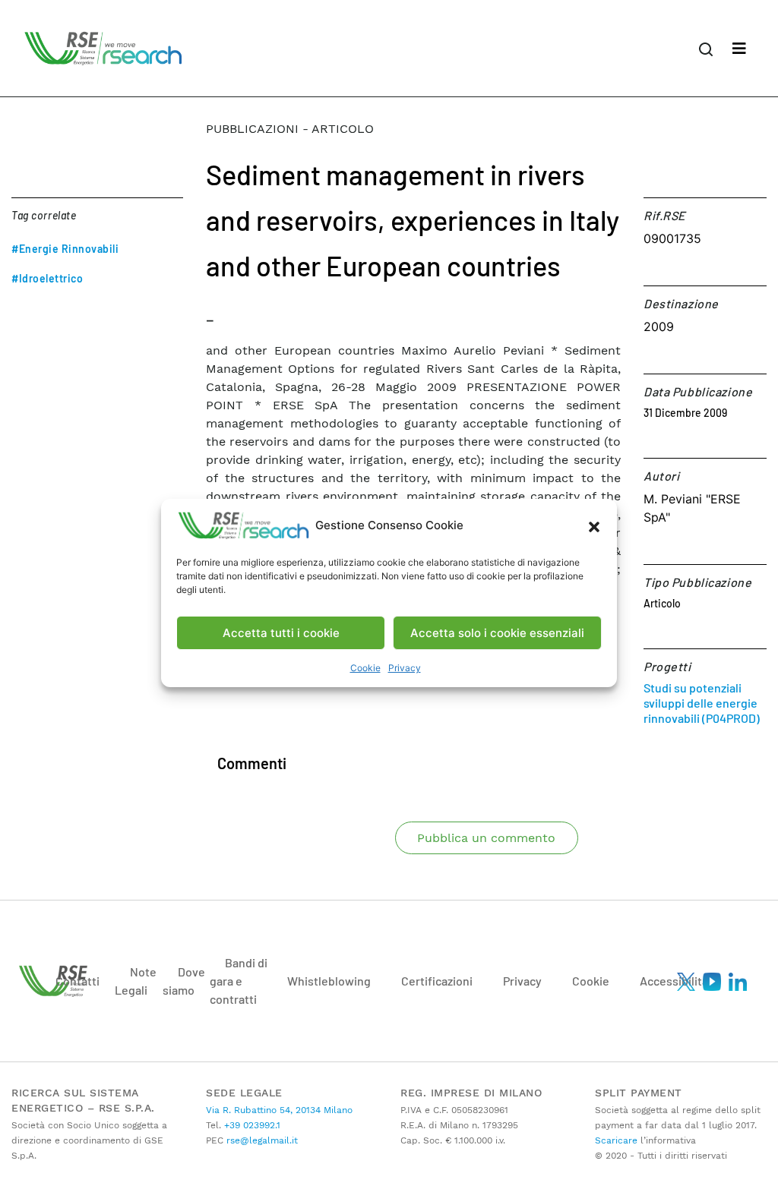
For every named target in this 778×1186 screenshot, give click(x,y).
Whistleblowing (329, 980)
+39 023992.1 (250, 1125)
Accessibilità (674, 980)
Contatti (77, 980)
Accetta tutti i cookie (281, 633)
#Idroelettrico (47, 278)
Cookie (365, 667)
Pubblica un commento (486, 838)
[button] (594, 525)
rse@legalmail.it (260, 1140)
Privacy (404, 667)
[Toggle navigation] (739, 48)
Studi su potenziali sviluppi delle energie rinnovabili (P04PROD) (702, 702)
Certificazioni (437, 980)
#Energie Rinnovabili (65, 248)
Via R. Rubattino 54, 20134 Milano (279, 1110)
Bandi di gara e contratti (238, 980)
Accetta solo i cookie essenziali (497, 633)
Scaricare (616, 1140)
